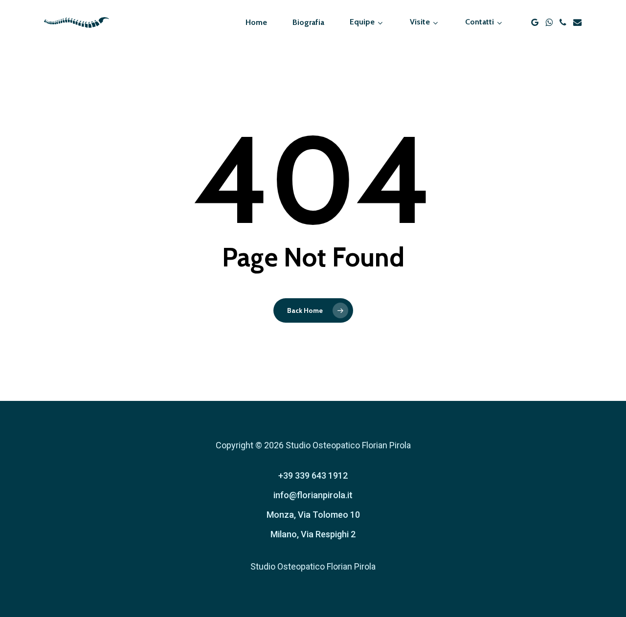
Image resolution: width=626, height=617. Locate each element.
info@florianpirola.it (313, 495)
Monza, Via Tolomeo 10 (313, 514)
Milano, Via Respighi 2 (313, 534)
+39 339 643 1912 (313, 475)
